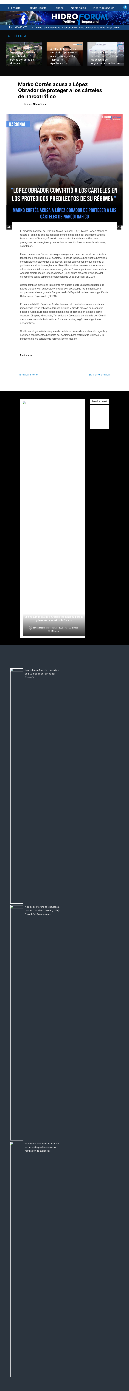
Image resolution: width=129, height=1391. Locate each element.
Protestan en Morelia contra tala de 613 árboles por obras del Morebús (22, 58)
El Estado (14, 7)
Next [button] (104, 401)
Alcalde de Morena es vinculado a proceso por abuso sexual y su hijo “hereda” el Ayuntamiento (64, 56)
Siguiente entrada (99, 374)
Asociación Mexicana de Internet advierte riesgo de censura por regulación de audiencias (77, 27)
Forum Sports (37, 7)
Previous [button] (97, 401)
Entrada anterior (29, 374)
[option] (77, 27)
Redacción (40, 433)
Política (59, 7)
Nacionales (78, 7)
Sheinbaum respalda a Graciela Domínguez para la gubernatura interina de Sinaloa (54, 618)
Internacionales (103, 7)
